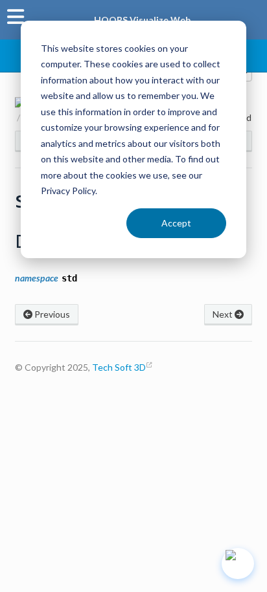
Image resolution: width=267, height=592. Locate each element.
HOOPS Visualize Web (142, 19)
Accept (176, 222)
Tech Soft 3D (119, 367)
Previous (51, 314)
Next (224, 314)
